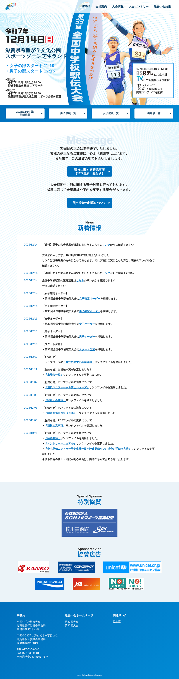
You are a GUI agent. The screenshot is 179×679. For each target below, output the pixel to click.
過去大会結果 (162, 6)
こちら (80, 280)
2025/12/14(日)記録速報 (25, 113)
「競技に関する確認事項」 (79, 362)
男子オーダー (87, 336)
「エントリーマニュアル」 (60, 443)
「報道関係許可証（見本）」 (62, 412)
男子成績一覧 (68, 113)
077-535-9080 (30, 649)
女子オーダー (87, 323)
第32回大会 (71, 621)
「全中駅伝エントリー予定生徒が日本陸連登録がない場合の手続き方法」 (88, 448)
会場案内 (101, 6)
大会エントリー (139, 6)
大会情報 (118, 6)
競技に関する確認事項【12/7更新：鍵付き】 (89, 171)
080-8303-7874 (39, 656)
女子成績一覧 (111, 113)
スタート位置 (87, 349)
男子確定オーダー (89, 311)
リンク (106, 244)
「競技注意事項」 (55, 425)
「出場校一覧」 (54, 374)
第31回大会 (71, 625)
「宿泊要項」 (52, 438)
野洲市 (117, 621)
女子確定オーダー (89, 298)
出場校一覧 (153, 113)
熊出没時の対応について (89, 203)
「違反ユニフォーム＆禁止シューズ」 (67, 387)
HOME (86, 6)
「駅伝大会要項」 (55, 400)
